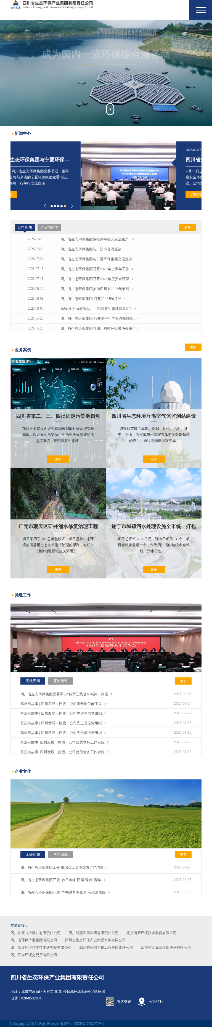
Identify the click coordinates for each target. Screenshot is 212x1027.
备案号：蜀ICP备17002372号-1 (82, 1024)
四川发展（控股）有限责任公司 (35, 933)
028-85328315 (32, 998)
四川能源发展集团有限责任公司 (93, 933)
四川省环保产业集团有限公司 (33, 940)
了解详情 (126, 194)
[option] (106, 73)
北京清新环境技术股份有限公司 (151, 933)
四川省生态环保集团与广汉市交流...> (156, 159)
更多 (187, 227)
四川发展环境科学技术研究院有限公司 (40, 947)
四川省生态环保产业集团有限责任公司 (57, 977)
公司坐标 (156, 1001)
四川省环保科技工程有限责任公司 (106, 947)
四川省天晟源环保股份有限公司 (166, 947)
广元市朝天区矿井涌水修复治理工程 (58, 526)
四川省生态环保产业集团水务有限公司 (95, 940)
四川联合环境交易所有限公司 (33, 955)
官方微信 (124, 1001)
